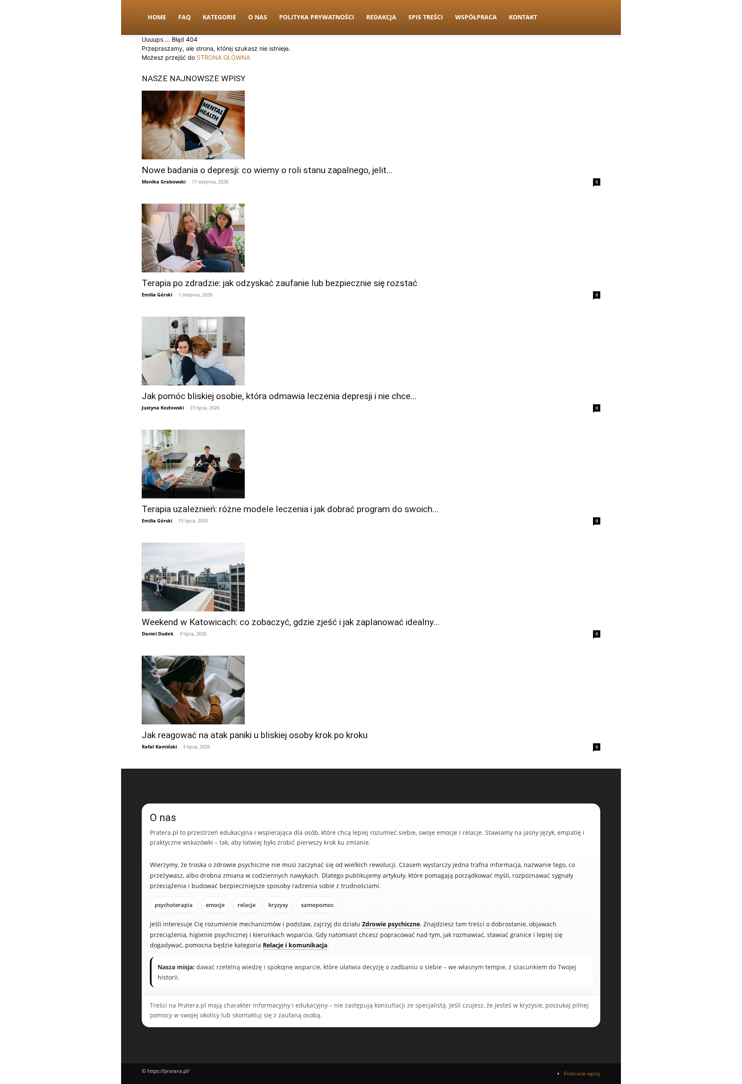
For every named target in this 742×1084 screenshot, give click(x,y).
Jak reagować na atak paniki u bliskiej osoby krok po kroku (255, 735)
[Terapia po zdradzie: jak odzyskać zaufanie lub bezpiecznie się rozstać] (371, 238)
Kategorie (219, 17)
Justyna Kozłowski (163, 407)
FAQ (184, 17)
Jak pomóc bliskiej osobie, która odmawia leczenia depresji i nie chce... (279, 396)
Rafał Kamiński (159, 746)
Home (157, 17)
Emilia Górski (157, 294)
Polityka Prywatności (316, 17)
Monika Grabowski (164, 181)
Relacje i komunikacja (295, 945)
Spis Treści (425, 17)
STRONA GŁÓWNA (223, 57)
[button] (590, 18)
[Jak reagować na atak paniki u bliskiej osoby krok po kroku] (371, 690)
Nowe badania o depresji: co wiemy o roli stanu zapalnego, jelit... (267, 170)
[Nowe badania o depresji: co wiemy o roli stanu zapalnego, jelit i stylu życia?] (371, 125)
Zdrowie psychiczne (391, 924)
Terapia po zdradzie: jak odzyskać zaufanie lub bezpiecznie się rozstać (279, 283)
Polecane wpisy (582, 1073)
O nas (257, 17)
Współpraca (476, 17)
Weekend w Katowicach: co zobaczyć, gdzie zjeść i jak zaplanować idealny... (291, 622)
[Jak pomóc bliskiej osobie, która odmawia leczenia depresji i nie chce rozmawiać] (371, 351)
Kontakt (523, 17)
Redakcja (381, 17)
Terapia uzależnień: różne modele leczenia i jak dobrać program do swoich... (290, 509)
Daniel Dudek (157, 633)
